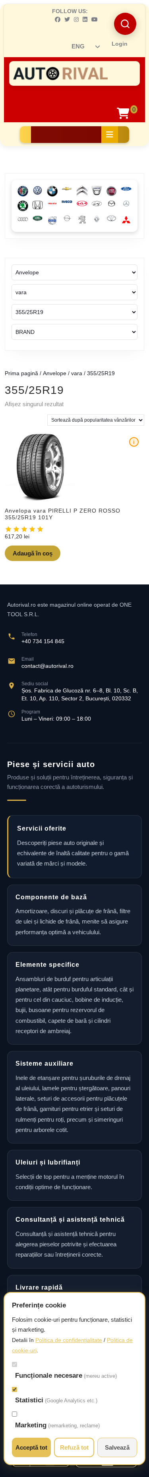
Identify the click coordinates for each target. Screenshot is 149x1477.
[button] (125, 24)
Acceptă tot (31, 1447)
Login (120, 43)
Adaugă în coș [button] (32, 553)
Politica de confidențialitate (68, 1340)
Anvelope (54, 373)
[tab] (109, 134)
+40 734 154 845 (42, 641)
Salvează (117, 1447)
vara (76, 373)
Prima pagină (21, 373)
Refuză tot (74, 1447)
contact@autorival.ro (47, 666)
